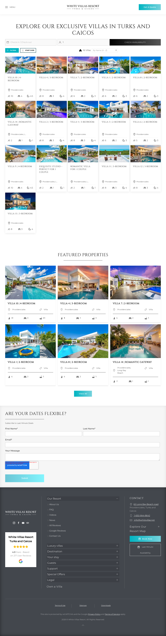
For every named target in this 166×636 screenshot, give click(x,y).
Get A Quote (150, 7)
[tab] (10, 71)
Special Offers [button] (56, 574)
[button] (10, 7)
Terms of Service (112, 614)
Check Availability (135, 42)
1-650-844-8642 (142, 515)
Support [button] (52, 568)
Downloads (106, 605)
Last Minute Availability (146, 550)
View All (83, 394)
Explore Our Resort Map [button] (138, 529)
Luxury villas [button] (55, 545)
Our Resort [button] (54, 498)
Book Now (147, 539)
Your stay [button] (53, 557)
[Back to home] (83, 7)
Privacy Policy (94, 614)
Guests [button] (51, 562)
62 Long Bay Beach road (146, 504)
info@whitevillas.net (144, 520)
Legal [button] (50, 580)
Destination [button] (54, 551)
